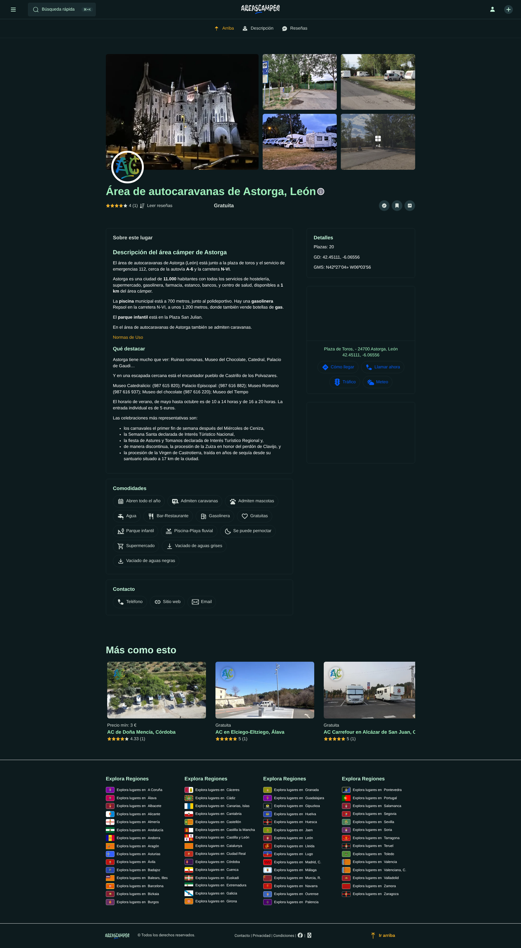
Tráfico (349, 382)
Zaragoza (376, 894)
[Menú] (13, 9)
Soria (372, 830)
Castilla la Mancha (225, 830)
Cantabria (218, 814)
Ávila (136, 862)
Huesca (295, 822)
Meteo (382, 382)
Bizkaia (138, 894)
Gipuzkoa (297, 806)
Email (206, 601)
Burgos (138, 902)
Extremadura (220, 885)
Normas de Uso (128, 337)
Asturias (138, 854)
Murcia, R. (297, 878)
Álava (137, 798)
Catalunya (218, 846)
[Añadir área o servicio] (508, 9)
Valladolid (376, 878)
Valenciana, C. (379, 870)
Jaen (293, 830)
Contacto (242, 936)
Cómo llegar (342, 367)
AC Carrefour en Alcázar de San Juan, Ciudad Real (382, 732)
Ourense (296, 894)
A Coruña (139, 790)
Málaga (295, 870)
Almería (138, 822)
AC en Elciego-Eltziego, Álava (249, 732)
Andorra (138, 838)
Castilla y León (222, 837)
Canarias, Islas (222, 806)
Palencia (296, 902)
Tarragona (376, 838)
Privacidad (261, 936)
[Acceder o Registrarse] (492, 9)
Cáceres (217, 790)
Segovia (374, 814)
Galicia (216, 893)
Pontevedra (377, 790)
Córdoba (217, 862)
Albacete (139, 806)
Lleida (294, 846)
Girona (216, 901)
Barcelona (140, 886)
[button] (384, 206)
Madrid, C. (297, 862)
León (293, 838)
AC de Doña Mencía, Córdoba (141, 732)
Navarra (295, 886)
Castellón (218, 822)
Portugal (375, 798)
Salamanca (377, 806)
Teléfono (134, 601)
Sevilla (373, 822)
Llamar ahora (387, 367)
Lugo (293, 854)
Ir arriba (387, 935)
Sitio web (172, 601)
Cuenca (217, 870)
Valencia (375, 862)
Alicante (138, 814)
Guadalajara (299, 798)
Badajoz (138, 870)
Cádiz (215, 798)
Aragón (138, 846)
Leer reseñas (159, 205)
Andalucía (140, 830)
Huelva (295, 814)
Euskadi (217, 878)
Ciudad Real (220, 854)
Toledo (373, 854)
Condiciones (283, 936)
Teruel (373, 846)
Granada (296, 790)
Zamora (374, 886)
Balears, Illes (142, 878)
